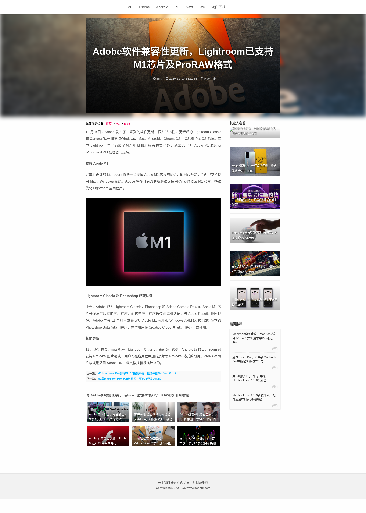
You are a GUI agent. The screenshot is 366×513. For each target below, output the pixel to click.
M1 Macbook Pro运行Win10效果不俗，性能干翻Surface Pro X (137, 373)
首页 (109, 123)
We (202, 7)
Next (189, 7)
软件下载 (218, 7)
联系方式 (177, 482)
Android (162, 7)
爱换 (105, 7)
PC (177, 7)
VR (130, 7)
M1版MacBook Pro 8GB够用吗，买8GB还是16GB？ (130, 378)
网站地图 (202, 482)
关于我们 (164, 482)
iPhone (144, 7)
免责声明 (189, 482)
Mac (127, 123)
